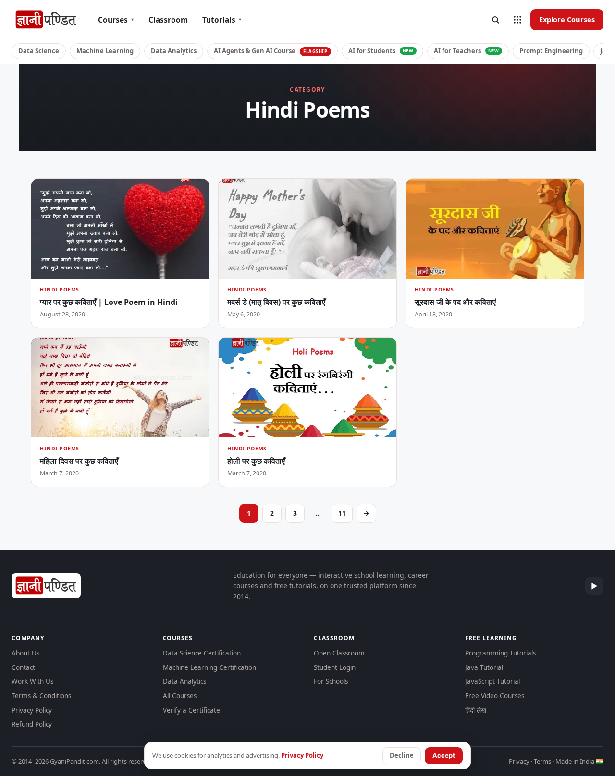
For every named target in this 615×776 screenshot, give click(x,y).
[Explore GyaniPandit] (517, 20)
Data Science (38, 51)
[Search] (495, 20)
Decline (402, 755)
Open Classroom (339, 653)
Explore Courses (567, 19)
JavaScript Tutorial (492, 681)
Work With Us (32, 681)
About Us (25, 653)
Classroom (168, 19)
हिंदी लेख (475, 710)
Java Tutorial (484, 667)
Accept (443, 755)
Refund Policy (32, 724)
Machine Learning (105, 51)
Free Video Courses (494, 695)
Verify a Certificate (191, 710)
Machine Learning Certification (209, 667)
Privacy (519, 761)
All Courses (180, 695)
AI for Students (381, 51)
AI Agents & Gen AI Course (271, 51)
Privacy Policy (32, 710)
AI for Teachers (466, 51)
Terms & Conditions (41, 695)
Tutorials (222, 19)
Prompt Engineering (551, 51)
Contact (23, 667)
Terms (542, 761)
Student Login (335, 667)
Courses (116, 19)
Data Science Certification (202, 653)
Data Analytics (174, 51)
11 (342, 513)
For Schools (331, 681)
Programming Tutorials (500, 653)
